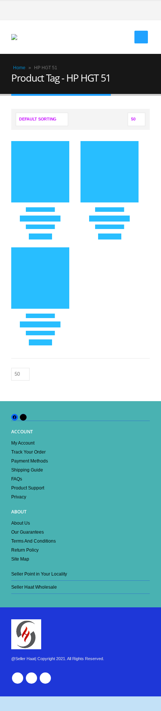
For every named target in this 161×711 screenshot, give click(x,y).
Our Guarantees (27, 532)
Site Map (20, 558)
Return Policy (25, 549)
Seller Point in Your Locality (39, 573)
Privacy (18, 496)
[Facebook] (144, 10)
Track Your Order (28, 451)
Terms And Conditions (33, 540)
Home (19, 67)
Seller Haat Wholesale (34, 587)
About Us (20, 523)
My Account (22, 442)
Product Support (27, 487)
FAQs (16, 478)
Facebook (17, 678)
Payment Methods (29, 460)
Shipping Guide (27, 469)
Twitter (31, 678)
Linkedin (45, 678)
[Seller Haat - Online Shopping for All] (26, 37)
